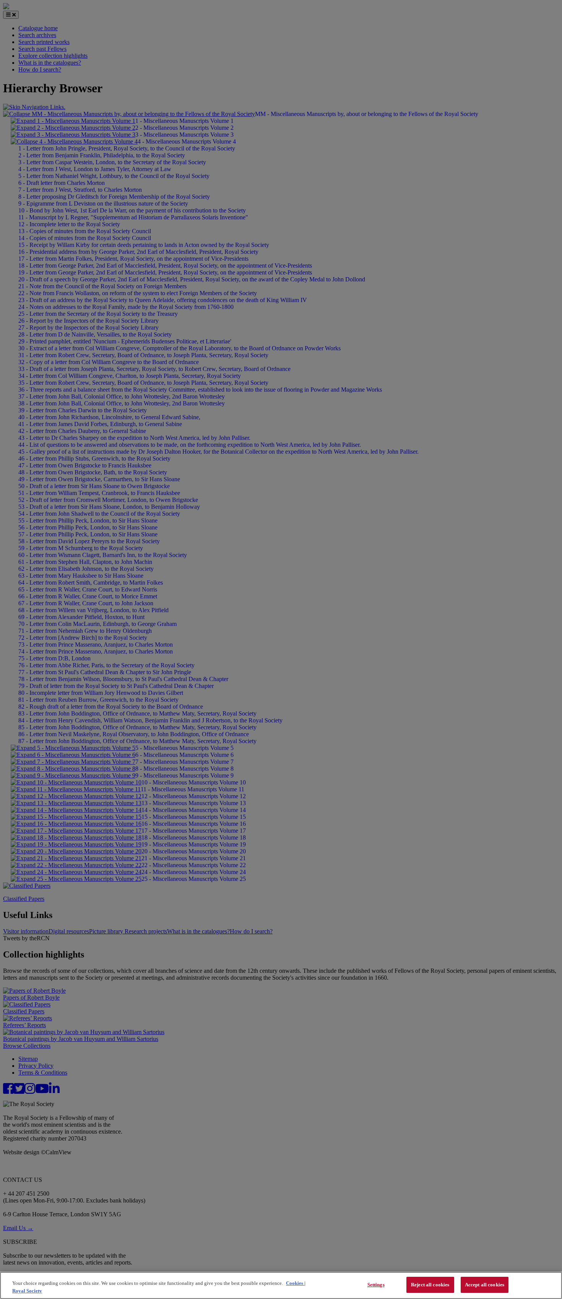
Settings (376, 1285)
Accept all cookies (484, 1285)
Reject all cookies (430, 1285)
